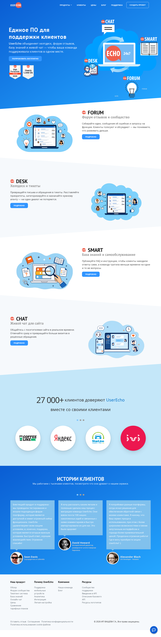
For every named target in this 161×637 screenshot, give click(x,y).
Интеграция (40, 599)
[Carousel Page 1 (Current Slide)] (77, 420)
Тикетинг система (19, 593)
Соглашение (34, 621)
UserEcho (115, 400)
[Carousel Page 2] (80, 420)
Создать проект (138, 5)
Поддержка (117, 5)
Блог (103, 5)
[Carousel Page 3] (83, 420)
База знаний (16, 596)
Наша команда (65, 587)
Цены (93, 5)
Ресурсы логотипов (91, 602)
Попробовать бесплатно (25, 58)
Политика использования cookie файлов (30, 624)
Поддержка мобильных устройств (40, 590)
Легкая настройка (43, 602)
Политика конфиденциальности (57, 621)
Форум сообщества (20, 590)
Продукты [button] (65, 5)
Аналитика (39, 596)
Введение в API (89, 593)
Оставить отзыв (18, 621)
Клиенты (81, 5)
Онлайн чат (16, 599)
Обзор (13, 587)
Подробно (90, 136)
